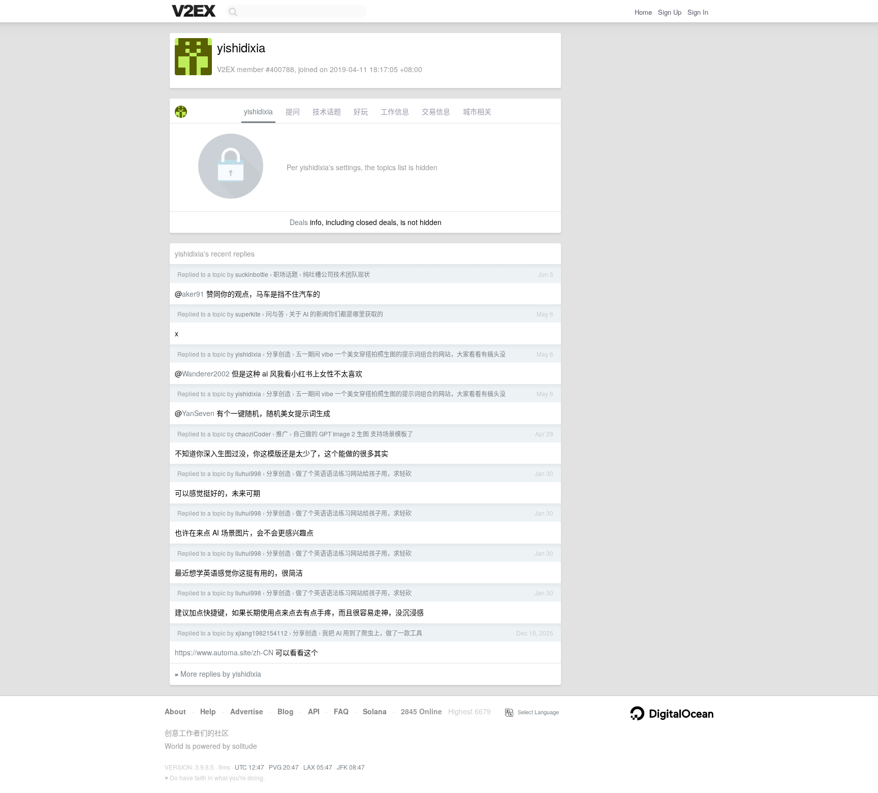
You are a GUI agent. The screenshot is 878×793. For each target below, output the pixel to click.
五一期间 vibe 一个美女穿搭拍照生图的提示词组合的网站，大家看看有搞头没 (401, 354)
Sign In (697, 12)
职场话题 (285, 274)
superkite (248, 313)
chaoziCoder (253, 433)
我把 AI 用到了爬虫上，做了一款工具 (372, 632)
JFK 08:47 (351, 767)
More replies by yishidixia (220, 674)
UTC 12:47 (249, 767)
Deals (299, 222)
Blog (285, 711)
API (314, 711)
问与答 (275, 313)
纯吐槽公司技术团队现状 (336, 274)
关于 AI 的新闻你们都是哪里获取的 (336, 313)
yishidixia (258, 111)
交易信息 (436, 111)
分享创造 (278, 354)
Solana (375, 711)
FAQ (341, 711)
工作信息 (395, 111)
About (175, 711)
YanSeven (198, 413)
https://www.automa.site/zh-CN (224, 652)
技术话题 (326, 111)
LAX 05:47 (317, 767)
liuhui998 (248, 473)
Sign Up (669, 12)
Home (643, 12)
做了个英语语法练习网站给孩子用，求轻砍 (354, 473)
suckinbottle (251, 274)
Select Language (536, 712)
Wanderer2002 (206, 373)
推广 (282, 433)
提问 (293, 111)
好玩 (361, 111)
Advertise (246, 711)
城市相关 (477, 111)
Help (208, 711)
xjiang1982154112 (261, 632)
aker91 (193, 294)
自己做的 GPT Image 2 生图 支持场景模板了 (353, 433)
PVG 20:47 (284, 767)
